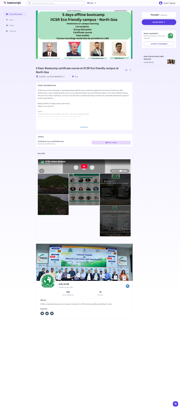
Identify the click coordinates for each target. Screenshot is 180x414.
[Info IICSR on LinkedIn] (52, 313)
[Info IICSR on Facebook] (42, 313)
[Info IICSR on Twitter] (47, 313)
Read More (84, 127)
